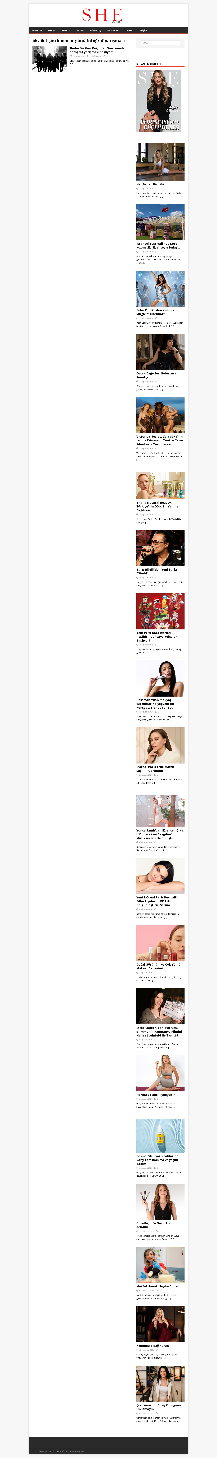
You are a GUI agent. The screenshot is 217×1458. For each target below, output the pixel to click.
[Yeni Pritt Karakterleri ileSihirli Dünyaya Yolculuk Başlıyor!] (160, 627)
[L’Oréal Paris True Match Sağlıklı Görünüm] (160, 761)
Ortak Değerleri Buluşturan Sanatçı (157, 375)
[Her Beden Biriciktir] (160, 179)
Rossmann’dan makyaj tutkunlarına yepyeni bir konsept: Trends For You (155, 704)
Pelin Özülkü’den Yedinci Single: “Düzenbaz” (155, 312)
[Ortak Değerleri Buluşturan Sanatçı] (160, 368)
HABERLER (37, 30)
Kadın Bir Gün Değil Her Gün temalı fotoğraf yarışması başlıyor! (97, 50)
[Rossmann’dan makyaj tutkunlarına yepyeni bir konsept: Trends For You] (160, 694)
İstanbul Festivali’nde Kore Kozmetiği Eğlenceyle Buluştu (158, 245)
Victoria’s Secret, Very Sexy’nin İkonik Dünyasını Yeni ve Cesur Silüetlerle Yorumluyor (159, 440)
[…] (71, 64)
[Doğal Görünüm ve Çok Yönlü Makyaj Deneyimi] (160, 959)
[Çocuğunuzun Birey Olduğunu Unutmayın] (160, 1400)
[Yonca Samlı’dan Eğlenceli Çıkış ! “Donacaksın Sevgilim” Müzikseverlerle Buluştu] (160, 825)
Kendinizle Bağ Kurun (152, 1346)
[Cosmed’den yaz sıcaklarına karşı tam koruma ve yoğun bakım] (160, 1151)
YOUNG (128, 30)
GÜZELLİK (66, 30)
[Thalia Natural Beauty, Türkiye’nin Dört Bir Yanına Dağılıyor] (160, 497)
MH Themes (54, 1451)
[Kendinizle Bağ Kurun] (160, 1340)
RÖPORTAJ (95, 30)
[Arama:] (160, 42)
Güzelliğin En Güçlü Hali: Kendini (154, 1225)
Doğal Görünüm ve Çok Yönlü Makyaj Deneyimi (158, 966)
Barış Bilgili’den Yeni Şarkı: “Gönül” (157, 571)
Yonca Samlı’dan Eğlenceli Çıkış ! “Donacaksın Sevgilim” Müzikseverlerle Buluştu (160, 834)
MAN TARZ (112, 30)
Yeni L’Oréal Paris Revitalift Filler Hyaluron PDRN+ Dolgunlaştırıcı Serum (157, 901)
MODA (51, 30)
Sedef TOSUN (95, 56)
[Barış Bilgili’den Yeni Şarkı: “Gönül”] (160, 564)
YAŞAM (80, 30)
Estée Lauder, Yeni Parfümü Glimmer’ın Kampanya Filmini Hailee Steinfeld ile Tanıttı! (159, 1031)
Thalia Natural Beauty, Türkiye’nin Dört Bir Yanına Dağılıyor (157, 506)
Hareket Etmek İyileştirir (155, 1095)
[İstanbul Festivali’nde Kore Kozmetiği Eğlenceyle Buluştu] (160, 238)
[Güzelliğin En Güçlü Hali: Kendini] (160, 1218)
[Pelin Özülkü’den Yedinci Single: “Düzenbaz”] (160, 305)
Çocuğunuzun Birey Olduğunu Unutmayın (158, 1407)
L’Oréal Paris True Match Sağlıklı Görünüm (155, 769)
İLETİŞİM (142, 30)
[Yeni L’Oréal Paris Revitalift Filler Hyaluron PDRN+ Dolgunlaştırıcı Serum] (160, 892)
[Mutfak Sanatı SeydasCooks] (160, 1281)
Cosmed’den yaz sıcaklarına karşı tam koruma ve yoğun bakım (157, 1160)
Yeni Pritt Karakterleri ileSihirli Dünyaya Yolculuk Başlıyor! (156, 636)
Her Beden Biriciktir (151, 184)
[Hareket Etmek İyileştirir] (160, 1089)
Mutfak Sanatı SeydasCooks (157, 1286)
